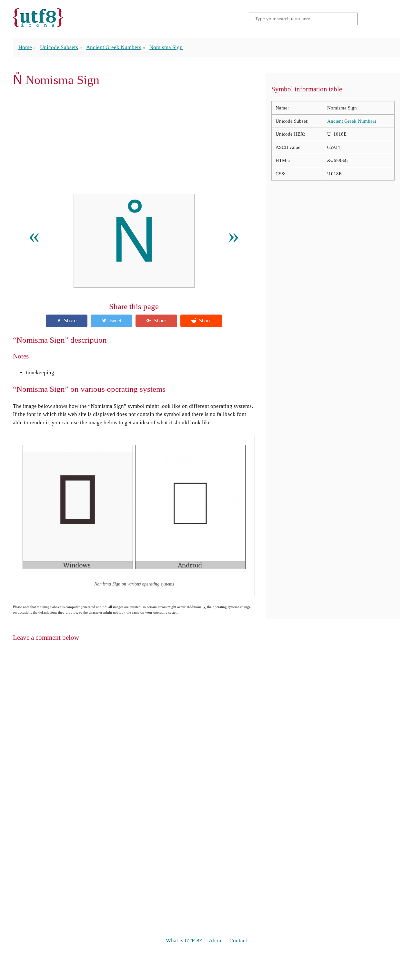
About (216, 940)
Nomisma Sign (166, 47)
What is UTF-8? (184, 940)
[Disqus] (206, 730)
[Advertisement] (134, 140)
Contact (238, 940)
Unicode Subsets (59, 47)
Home (25, 47)
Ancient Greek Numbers (113, 47)
